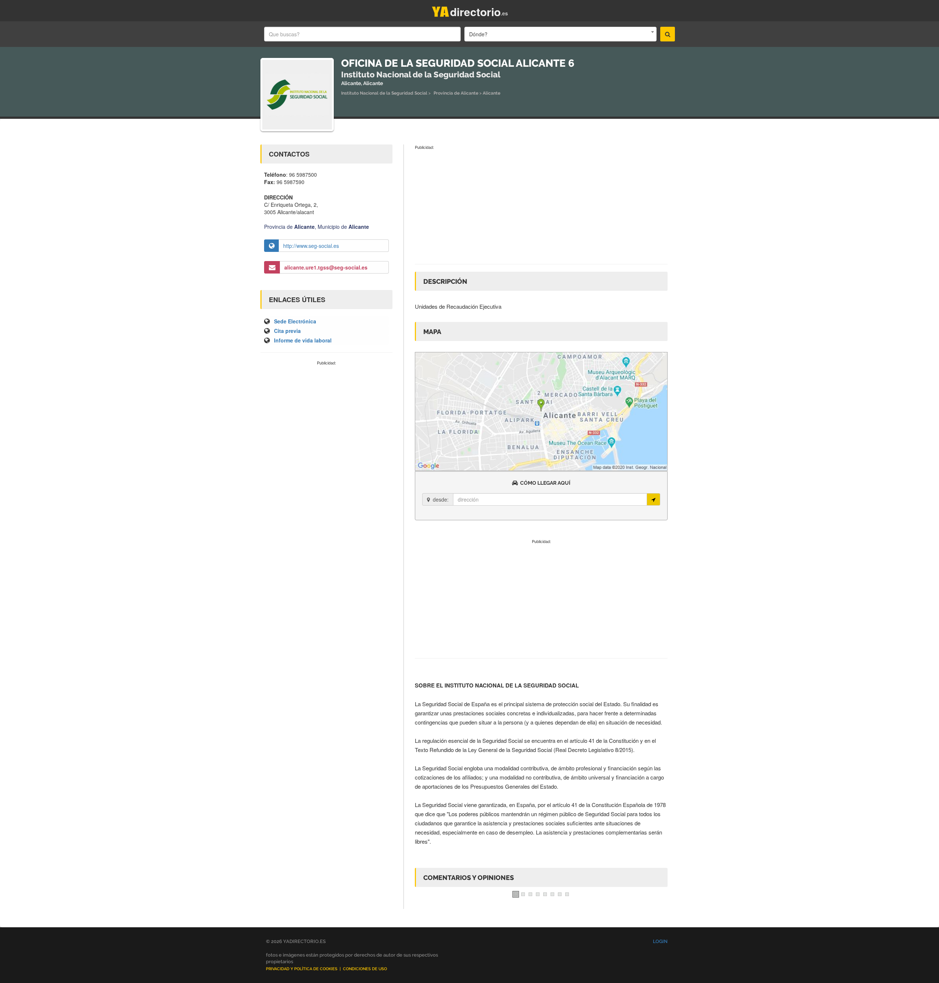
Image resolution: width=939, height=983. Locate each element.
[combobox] (560, 34)
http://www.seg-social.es (311, 245)
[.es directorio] (440, 10)
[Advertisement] (326, 421)
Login (660, 941)
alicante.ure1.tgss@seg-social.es (326, 267)
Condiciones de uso (365, 969)
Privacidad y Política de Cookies (301, 969)
